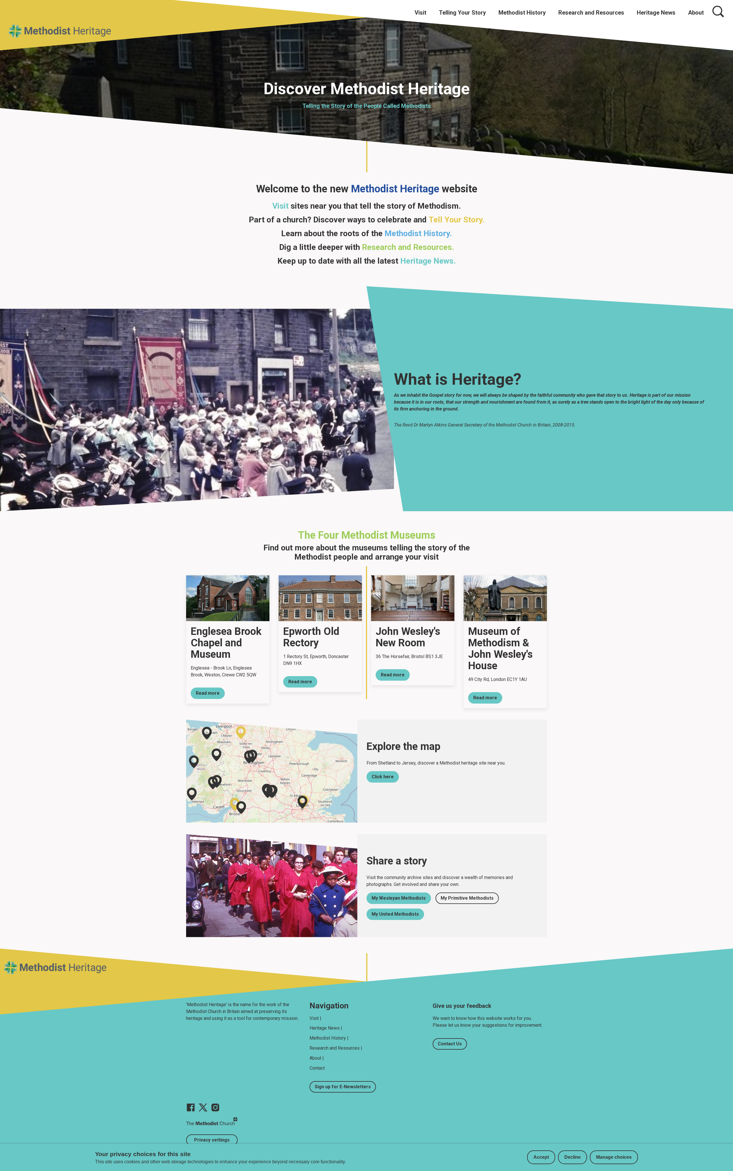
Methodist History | (329, 1038)
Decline (572, 1157)
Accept (541, 1157)
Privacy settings (212, 1140)
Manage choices (614, 1157)
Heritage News (656, 12)
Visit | (315, 1018)
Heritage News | (326, 1028)
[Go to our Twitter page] (203, 1107)
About (696, 12)
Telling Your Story (462, 12)
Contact (317, 1068)
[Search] (718, 11)
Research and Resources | (336, 1048)
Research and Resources (591, 12)
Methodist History (522, 12)
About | (317, 1058)
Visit (420, 12)
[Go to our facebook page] (190, 1107)
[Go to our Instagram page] (215, 1107)
